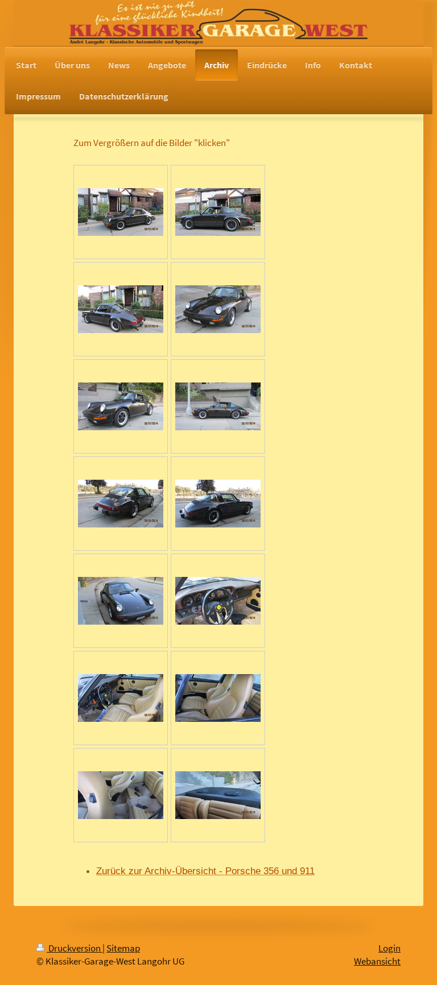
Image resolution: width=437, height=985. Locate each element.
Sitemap (123, 948)
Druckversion (74, 948)
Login (389, 948)
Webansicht (377, 961)
